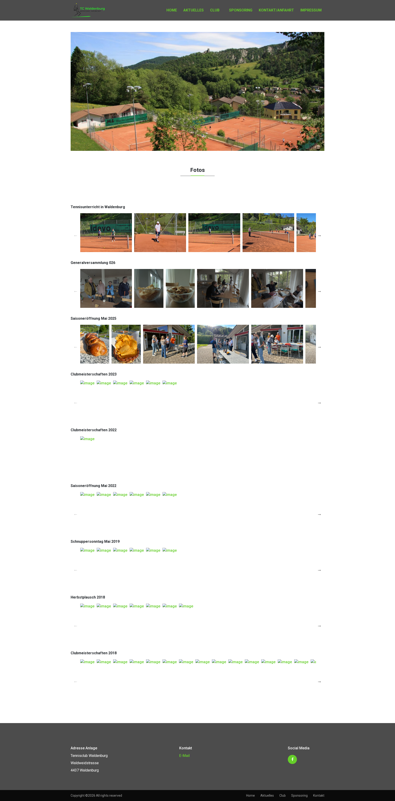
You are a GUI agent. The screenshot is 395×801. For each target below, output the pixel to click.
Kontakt (318, 795)
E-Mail (184, 755)
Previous (75, 235)
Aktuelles (193, 10)
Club (214, 10)
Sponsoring (240, 10)
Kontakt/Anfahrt (276, 10)
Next (319, 235)
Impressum (311, 10)
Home (171, 10)
